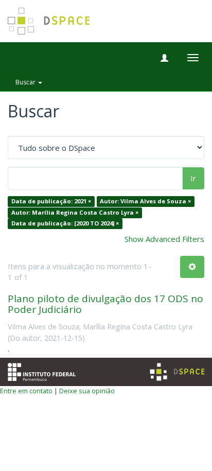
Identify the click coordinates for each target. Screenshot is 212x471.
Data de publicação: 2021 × (51, 201)
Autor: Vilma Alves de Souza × (145, 201)
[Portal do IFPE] (42, 370)
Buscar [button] (26, 82)
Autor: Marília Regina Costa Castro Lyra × (74, 212)
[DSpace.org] (177, 372)
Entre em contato (26, 390)
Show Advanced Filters (164, 239)
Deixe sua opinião (87, 390)
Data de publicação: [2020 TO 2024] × (65, 224)
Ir (193, 178)
